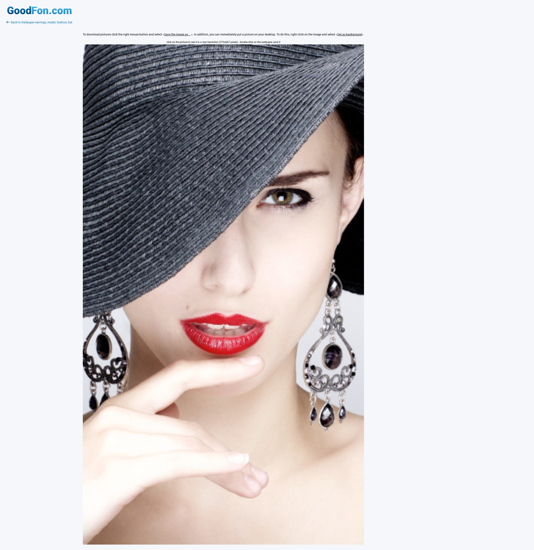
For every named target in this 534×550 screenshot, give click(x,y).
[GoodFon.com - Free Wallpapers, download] (39, 13)
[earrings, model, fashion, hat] (223, 543)
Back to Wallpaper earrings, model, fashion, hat (41, 22)
